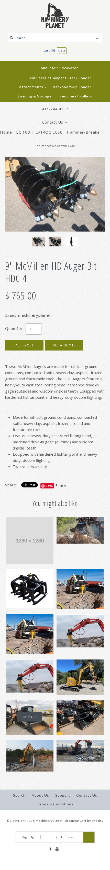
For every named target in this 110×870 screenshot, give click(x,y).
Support (62, 795)
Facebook (50, 849)
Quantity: (14, 328)
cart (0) (49, 50)
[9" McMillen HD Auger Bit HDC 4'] (55, 159)
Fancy (61, 485)
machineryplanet (34, 315)
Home (6, 132)
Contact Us (86, 795)
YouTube (57, 849)
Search (19, 795)
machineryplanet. (50, 821)
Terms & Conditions (55, 804)
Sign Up (28, 837)
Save (49, 486)
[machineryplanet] (55, 5)
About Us (40, 795)
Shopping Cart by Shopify (83, 821)
